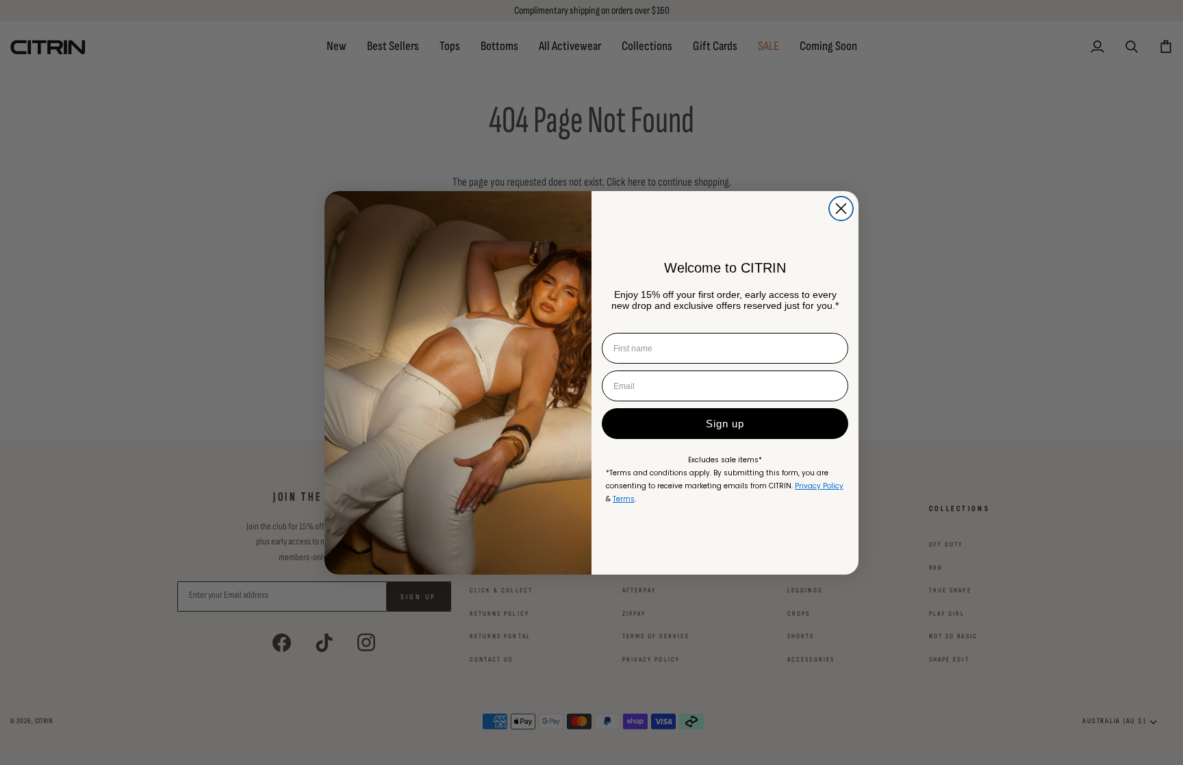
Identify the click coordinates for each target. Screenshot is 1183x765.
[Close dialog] (841, 209)
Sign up (725, 423)
